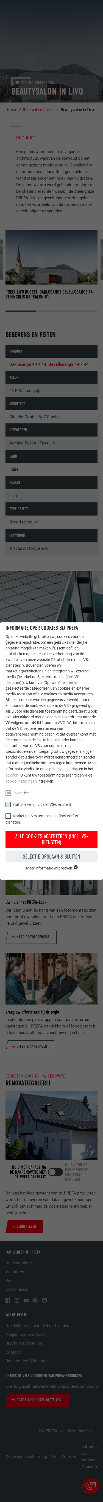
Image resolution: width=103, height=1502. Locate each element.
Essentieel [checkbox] (20, 793)
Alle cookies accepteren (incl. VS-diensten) (51, 839)
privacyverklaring (63, 769)
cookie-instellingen (21, 781)
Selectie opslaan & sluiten (51, 856)
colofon (11, 775)
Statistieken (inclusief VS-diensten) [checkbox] (41, 804)
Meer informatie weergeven (49, 868)
